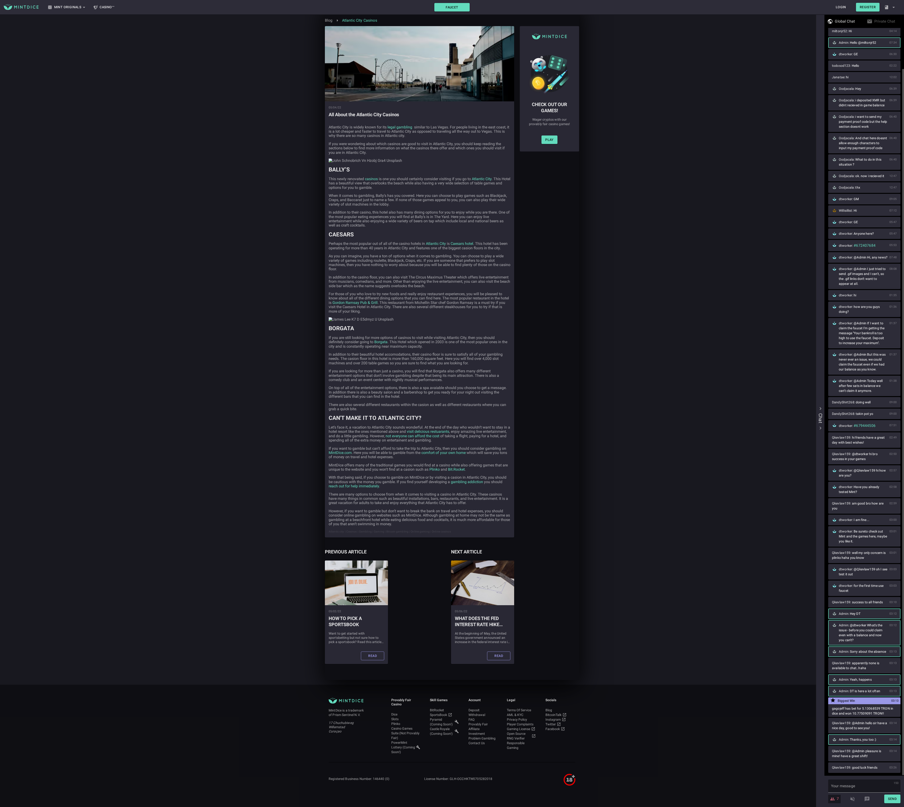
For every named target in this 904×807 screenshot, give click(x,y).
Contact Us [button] (476, 743)
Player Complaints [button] (520, 724)
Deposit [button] (474, 710)
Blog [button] (548, 710)
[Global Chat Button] (856, 21)
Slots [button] (395, 719)
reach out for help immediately (354, 486)
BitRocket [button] (437, 710)
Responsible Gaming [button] (516, 745)
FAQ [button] (471, 719)
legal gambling (399, 127)
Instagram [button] (553, 719)
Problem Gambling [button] (482, 738)
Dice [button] (394, 714)
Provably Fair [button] (478, 724)
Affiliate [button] (474, 729)
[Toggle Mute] (852, 799)
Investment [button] (476, 733)
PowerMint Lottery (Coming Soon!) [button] (403, 747)
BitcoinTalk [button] (553, 715)
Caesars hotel (462, 243)
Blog (329, 20)
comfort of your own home (443, 452)
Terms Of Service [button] (519, 710)
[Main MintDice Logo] (21, 7)
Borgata (380, 342)
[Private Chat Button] (896, 21)
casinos (371, 179)
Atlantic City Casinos (359, 20)
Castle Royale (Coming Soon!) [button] (441, 731)
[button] (452, 7)
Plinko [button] (395, 724)
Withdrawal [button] (476, 715)
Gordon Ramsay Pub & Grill (355, 302)
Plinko (434, 469)
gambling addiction (467, 482)
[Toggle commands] (867, 799)
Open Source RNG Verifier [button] (516, 736)
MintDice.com (340, 452)
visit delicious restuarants (428, 431)
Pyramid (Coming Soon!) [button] (441, 722)
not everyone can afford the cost (412, 436)
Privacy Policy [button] (517, 719)
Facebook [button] (552, 729)
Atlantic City (482, 179)
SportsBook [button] (438, 715)
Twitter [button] (550, 724)
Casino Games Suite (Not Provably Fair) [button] (405, 733)
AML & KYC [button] (515, 715)
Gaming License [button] (518, 729)
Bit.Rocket (456, 469)
